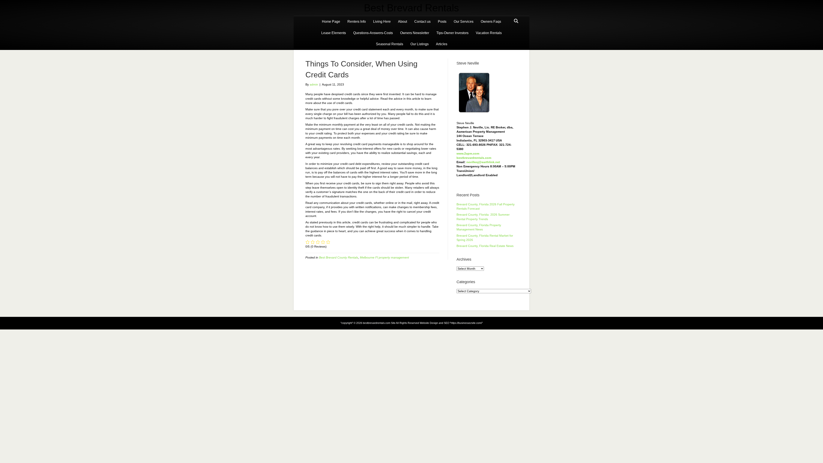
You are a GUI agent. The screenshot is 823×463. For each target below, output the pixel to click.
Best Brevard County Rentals (338, 257)
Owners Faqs (491, 21)
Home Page (331, 21)
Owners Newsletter (414, 33)
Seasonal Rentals (389, 44)
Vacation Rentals (489, 33)
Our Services (463, 21)
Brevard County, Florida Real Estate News (485, 246)
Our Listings (419, 44)
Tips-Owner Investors (452, 33)
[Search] (515, 21)
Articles (441, 44)
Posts (442, 21)
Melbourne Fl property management (384, 257)
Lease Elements (333, 33)
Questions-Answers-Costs (373, 33)
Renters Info (356, 21)
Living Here (382, 21)
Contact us (422, 21)
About (402, 21)
